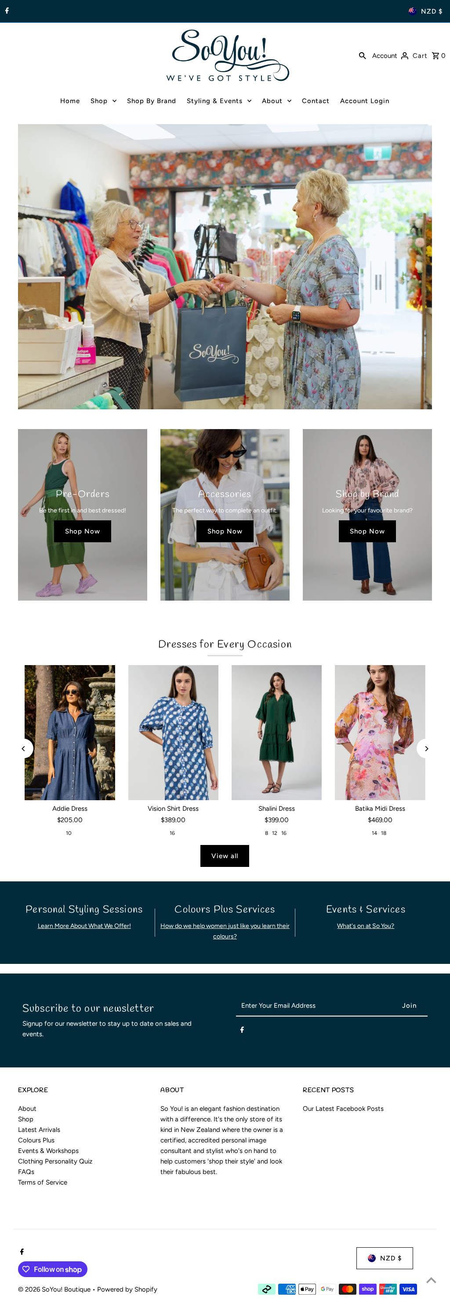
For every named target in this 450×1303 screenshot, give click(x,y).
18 (383, 833)
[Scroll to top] (431, 1280)
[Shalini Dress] (277, 732)
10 (69, 833)
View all (224, 856)
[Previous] (23, 749)
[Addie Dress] (70, 732)
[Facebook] (6, 11)
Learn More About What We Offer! (84, 926)
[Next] (426, 749)
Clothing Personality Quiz (55, 1161)
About (27, 1109)
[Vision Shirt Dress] (173, 732)
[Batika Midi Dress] (380, 732)
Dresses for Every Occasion (225, 645)
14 (374, 833)
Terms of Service (42, 1182)
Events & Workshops (48, 1151)
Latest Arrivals (39, 1130)
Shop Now (82, 531)
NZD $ (432, 11)
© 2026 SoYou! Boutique (55, 1289)
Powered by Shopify (127, 1289)
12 (274, 833)
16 (172, 833)
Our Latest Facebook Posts (343, 1109)
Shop (25, 1119)
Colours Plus (36, 1140)
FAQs (26, 1172)
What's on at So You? (365, 926)
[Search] (362, 55)
